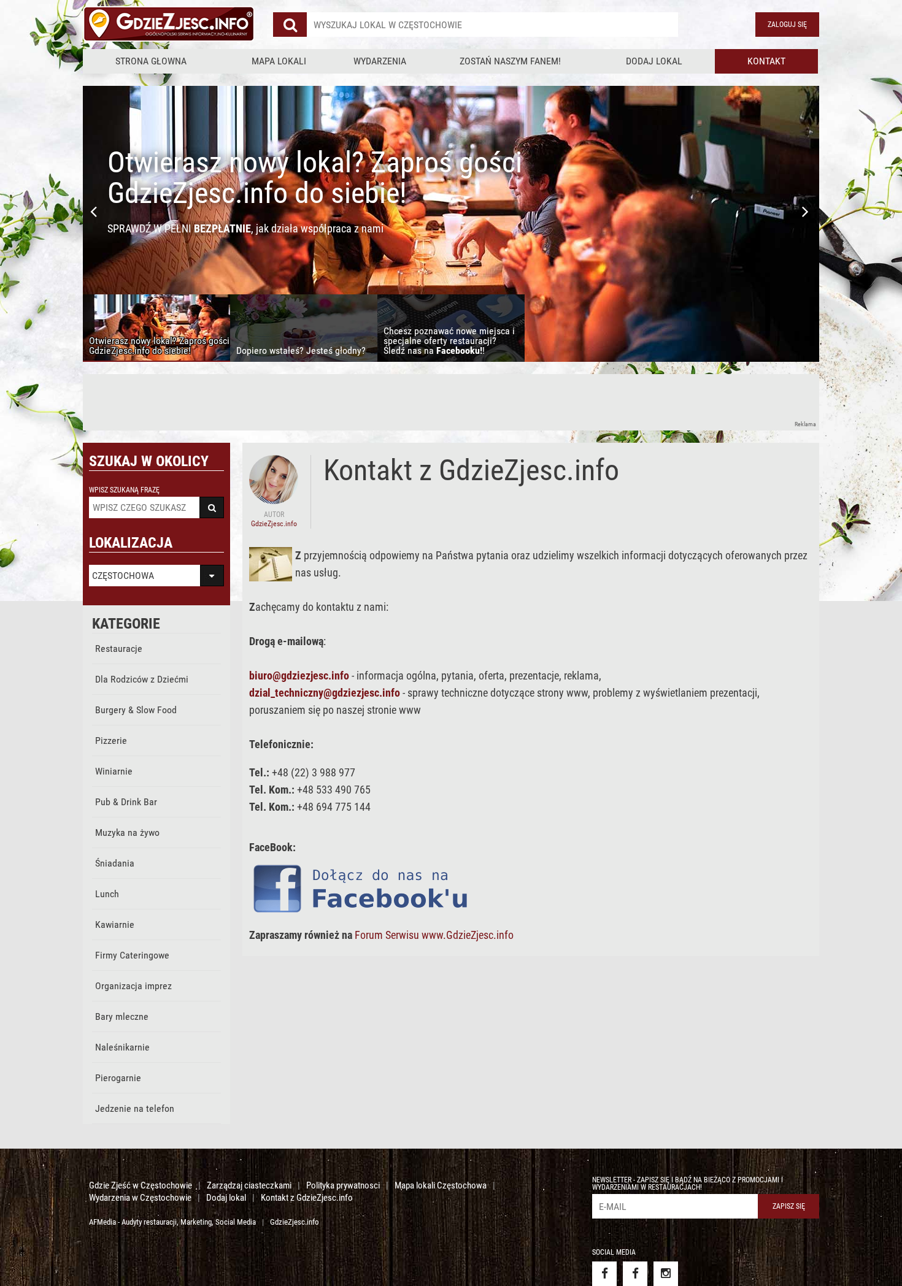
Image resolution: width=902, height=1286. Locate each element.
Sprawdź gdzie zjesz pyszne (192, 228)
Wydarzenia (379, 61)
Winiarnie (114, 771)
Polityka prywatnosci (343, 1185)
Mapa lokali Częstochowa (441, 1185)
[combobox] (492, 24)
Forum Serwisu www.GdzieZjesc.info (434, 934)
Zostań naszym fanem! (510, 61)
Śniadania (114, 863)
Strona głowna (151, 61)
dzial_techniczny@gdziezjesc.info (324, 692)
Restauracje (118, 648)
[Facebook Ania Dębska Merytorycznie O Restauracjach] (635, 1273)
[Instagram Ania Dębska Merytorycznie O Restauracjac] (665, 1273)
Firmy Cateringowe (132, 955)
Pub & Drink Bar (126, 802)
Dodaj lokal (654, 61)
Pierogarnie (118, 1078)
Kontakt (766, 61)
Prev (95, 211)
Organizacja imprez (133, 986)
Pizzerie (111, 740)
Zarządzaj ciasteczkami (249, 1185)
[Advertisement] (306, 401)
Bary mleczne (121, 1016)
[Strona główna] (169, 24)
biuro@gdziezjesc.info (299, 675)
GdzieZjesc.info (294, 1222)
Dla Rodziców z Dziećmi (141, 679)
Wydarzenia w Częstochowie (140, 1197)
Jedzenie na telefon (134, 1108)
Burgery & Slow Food (136, 710)
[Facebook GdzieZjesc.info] (604, 1273)
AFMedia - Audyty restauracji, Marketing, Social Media (172, 1222)
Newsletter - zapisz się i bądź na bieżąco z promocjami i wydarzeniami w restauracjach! (687, 1183)
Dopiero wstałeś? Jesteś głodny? (297, 162)
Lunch (107, 894)
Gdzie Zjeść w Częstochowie (140, 1185)
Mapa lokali (279, 61)
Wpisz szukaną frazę (124, 490)
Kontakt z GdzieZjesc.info (307, 1197)
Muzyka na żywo (127, 832)
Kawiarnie (114, 924)
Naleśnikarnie (122, 1047)
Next (807, 211)
